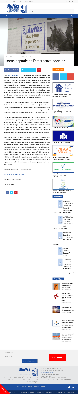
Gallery (19, 1)
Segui (56, 74)
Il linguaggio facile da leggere (62, 142)
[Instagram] (66, 1)
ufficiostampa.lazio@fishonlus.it (14, 174)
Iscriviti (70, 74)
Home (17, 387)
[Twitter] (69, 1)
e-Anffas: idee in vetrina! (60, 128)
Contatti (6, 1)
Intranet (31, 1)
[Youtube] (72, 1)
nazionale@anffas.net (47, 372)
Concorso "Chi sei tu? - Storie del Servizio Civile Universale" (68, 285)
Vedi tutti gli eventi (68, 273)
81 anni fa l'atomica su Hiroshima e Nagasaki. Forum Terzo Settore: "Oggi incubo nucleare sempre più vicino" (68, 324)
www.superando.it (13, 75)
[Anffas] (28, 372)
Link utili (13, 1)
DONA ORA (57, 357)
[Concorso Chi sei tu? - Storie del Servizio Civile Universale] (56, 286)
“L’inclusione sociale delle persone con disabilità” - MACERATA (67, 264)
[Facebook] (63, 1)
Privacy (26, 1)
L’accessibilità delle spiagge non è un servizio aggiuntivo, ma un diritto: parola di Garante (68, 311)
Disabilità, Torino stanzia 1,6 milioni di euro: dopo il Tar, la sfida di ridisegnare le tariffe (67, 297)
